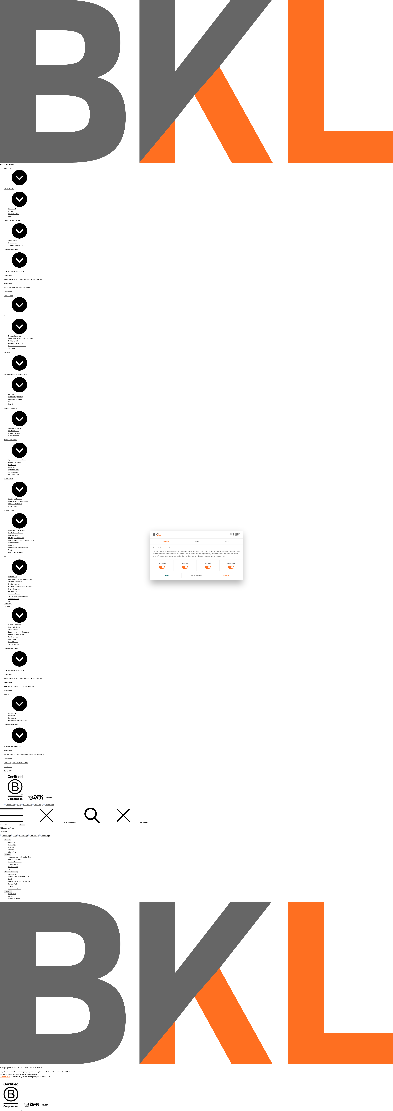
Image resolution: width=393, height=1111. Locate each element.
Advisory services (10, 408)
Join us (6, 695)
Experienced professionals (17, 720)
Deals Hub (12, 639)
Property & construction (17, 346)
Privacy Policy (13, 884)
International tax (14, 589)
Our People (8, 604)
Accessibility (12, 874)
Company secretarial (15, 399)
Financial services (14, 336)
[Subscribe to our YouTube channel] (26, 805)
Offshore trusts (13, 543)
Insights (7, 606)
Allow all (226, 575)
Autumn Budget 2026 (16, 634)
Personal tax (12, 591)
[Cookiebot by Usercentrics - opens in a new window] (231, 534)
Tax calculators (13, 644)
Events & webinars (14, 625)
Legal (10, 879)
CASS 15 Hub (13, 637)
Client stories (13, 629)
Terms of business (14, 889)
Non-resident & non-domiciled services (22, 540)
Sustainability (9, 479)
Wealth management (15, 552)
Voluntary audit (13, 474)
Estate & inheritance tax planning (20, 586)
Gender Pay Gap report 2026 (18, 876)
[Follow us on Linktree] (9, 805)
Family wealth (13, 535)
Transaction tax (13, 599)
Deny (167, 575)
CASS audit (12, 465)
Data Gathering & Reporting (18, 501)
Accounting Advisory (15, 397)
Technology (12, 348)
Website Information (11, 872)
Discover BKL (9, 189)
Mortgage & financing (16, 538)
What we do (8, 296)
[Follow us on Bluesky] (48, 805)
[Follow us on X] (18, 805)
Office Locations (14, 899)
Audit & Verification (15, 504)
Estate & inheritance (15, 533)
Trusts (10, 550)
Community (12, 240)
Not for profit (13, 341)
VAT (9, 601)
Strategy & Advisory (15, 499)
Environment (12, 243)
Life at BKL (12, 209)
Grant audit (12, 467)
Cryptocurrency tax (15, 581)
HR (9, 401)
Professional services (15, 343)
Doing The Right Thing (12, 220)
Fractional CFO (13, 431)
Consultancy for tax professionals (20, 579)
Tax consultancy (14, 594)
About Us (7, 168)
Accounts (11, 394)
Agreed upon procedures (17, 460)
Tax (5, 556)
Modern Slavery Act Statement (19, 881)
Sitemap (11, 886)
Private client (13, 867)
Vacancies (11, 715)
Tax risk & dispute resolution (18, 596)
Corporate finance (14, 428)
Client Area (12, 852)
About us (11, 842)
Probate (11, 545)
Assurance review (14, 462)
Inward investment (15, 433)
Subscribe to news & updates (18, 632)
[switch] (185, 567)
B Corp (10, 211)
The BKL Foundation (15, 245)
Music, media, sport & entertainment (21, 338)
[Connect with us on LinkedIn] (37, 805)
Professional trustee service (18, 547)
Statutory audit (13, 472)
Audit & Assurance (10, 440)
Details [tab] (196, 541)
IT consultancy (13, 436)
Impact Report (13, 506)
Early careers (12, 718)
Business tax (12, 577)
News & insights (14, 627)
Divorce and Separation (16, 530)
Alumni (10, 216)
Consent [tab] (166, 541)
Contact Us (8, 771)
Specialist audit (13, 470)
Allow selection (196, 575)
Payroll (10, 404)
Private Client (9, 510)
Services (7, 854)
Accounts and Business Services (15, 374)
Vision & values (13, 214)
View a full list (5, 1077)
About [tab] (227, 541)
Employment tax (14, 584)
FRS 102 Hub (13, 642)
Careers (11, 849)
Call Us (10, 896)
